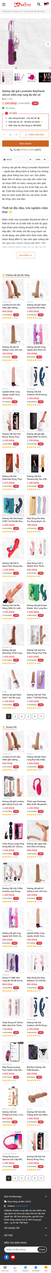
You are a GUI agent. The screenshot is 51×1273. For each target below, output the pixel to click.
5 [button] (27, 68)
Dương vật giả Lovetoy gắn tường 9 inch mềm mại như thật (13, 804)
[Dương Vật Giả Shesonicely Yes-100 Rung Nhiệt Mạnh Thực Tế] (38, 463)
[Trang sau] (41, 716)
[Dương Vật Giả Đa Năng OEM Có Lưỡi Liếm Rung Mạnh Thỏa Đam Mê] (13, 593)
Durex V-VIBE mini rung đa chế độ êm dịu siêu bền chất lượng (13, 980)
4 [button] (24, 68)
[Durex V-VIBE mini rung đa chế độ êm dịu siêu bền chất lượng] (13, 963)
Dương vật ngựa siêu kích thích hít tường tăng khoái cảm (37, 846)
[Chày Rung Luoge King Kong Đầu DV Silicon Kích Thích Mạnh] (13, 831)
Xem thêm (24, 255)
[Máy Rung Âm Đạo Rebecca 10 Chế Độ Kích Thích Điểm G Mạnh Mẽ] (38, 963)
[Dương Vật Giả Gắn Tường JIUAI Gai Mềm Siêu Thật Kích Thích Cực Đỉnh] (38, 1097)
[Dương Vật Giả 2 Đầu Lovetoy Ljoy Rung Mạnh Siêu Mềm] (13, 873)
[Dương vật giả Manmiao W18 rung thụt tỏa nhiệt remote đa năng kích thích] (13, 635)
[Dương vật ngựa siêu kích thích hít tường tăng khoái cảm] (38, 831)
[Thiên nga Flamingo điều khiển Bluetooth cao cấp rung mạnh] (38, 786)
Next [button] (48, 44)
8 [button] (35, 68)
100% (37, 159)
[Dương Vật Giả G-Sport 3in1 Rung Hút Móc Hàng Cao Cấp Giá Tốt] (13, 548)
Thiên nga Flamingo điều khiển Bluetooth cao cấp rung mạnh (37, 804)
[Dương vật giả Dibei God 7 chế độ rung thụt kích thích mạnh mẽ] (13, 680)
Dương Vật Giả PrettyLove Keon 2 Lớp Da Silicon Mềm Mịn (13, 1115)
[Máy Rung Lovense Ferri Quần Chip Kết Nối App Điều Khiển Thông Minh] (13, 1052)
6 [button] (29, 68)
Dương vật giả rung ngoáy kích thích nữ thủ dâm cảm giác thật (37, 350)
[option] (6, 77)
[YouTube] (12, 1257)
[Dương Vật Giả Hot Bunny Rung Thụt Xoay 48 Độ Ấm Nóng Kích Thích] (13, 421)
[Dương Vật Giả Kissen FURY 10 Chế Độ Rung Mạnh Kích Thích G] (13, 506)
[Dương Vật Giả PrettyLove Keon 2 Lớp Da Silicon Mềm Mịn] (13, 1097)
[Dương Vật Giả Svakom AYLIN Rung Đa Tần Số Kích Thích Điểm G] (38, 376)
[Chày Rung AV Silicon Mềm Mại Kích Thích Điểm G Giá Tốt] (13, 1007)
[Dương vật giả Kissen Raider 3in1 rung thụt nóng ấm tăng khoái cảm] (38, 593)
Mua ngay (25, 143)
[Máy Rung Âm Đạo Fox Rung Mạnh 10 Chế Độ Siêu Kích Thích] (38, 506)
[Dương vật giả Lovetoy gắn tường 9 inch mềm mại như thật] (13, 786)
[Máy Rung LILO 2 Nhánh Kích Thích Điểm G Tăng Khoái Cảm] (38, 548)
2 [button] (18, 68)
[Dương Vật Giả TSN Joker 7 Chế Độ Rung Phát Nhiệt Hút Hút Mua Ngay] (38, 680)
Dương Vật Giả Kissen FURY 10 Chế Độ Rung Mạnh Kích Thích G (13, 521)
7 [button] (32, 68)
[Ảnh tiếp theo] (48, 77)
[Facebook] (6, 1257)
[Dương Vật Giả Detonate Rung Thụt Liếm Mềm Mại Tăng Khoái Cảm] (13, 463)
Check (42, 1249)
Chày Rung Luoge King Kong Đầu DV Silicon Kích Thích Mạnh (13, 846)
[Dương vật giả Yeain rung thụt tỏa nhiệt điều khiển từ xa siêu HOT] (38, 289)
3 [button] (21, 68)
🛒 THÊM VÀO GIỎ (34, 134)
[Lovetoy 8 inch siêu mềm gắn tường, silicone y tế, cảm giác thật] (13, 289)
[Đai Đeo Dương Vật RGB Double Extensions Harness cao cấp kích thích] (38, 1052)
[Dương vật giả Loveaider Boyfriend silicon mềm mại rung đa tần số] (25, 43)
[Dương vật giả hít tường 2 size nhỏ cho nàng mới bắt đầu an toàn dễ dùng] (13, 334)
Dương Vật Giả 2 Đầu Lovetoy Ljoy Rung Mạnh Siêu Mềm (12, 891)
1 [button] (16, 68)
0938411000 (28, 149)
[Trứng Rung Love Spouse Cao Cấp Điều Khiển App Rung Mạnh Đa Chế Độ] (13, 1141)
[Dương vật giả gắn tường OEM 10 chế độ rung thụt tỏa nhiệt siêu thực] (38, 421)
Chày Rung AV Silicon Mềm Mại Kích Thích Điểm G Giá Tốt (12, 1025)
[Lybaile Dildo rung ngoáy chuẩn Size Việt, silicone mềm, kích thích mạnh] (13, 376)
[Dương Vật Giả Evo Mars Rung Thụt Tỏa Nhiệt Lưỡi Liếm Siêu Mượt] (38, 635)
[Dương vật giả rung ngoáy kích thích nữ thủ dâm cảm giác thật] (38, 334)
